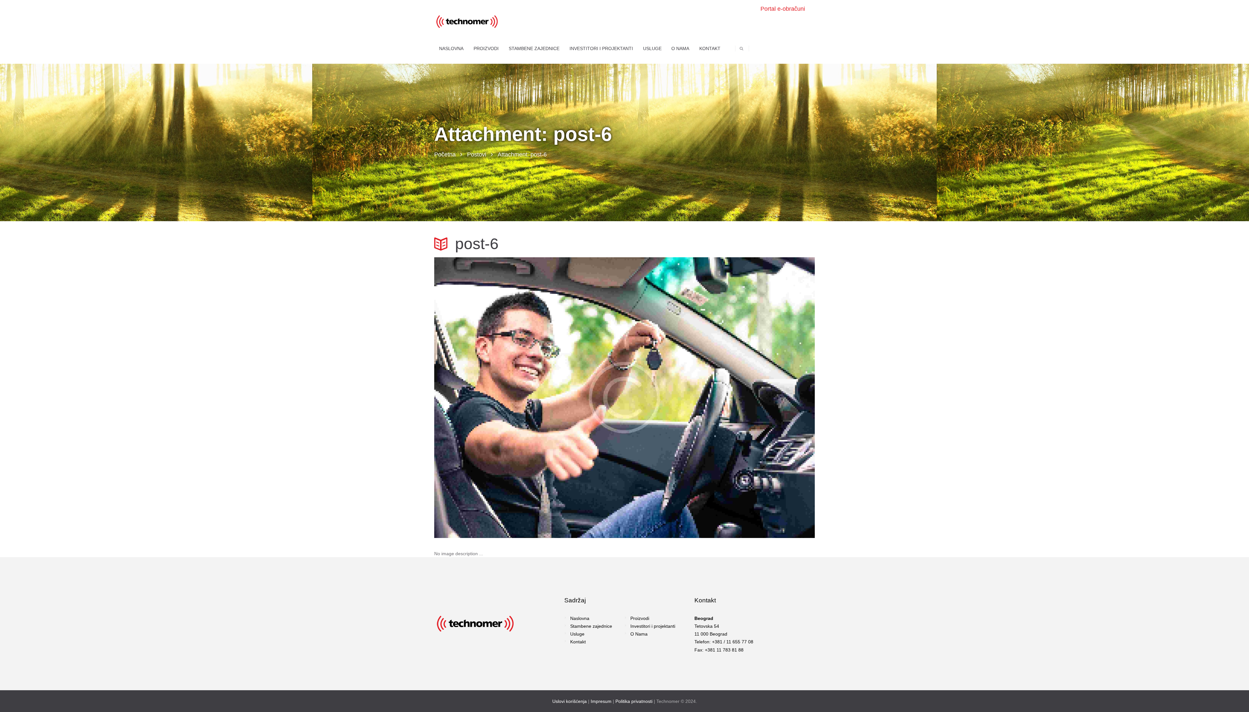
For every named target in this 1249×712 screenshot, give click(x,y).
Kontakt (578, 641)
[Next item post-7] (719, 397)
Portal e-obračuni (782, 9)
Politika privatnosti (633, 701)
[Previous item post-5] (529, 397)
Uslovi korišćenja (569, 701)
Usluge (577, 634)
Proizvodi (639, 618)
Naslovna (579, 618)
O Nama (639, 634)
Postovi (476, 154)
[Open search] (741, 48)
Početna (445, 154)
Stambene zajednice (591, 626)
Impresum (601, 701)
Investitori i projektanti (652, 626)
